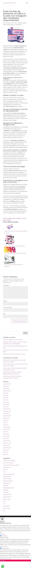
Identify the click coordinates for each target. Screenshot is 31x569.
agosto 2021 (6, 418)
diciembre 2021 (7, 409)
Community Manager (8, 462)
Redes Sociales (6, 24)
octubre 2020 (6, 429)
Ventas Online (6, 508)
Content (5, 469)
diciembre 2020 (7, 427)
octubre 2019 (6, 445)
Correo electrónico (7, 307)
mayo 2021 (6, 420)
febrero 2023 (6, 388)
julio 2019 (5, 452)
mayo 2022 (6, 397)
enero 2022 (6, 406)
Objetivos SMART (7, 494)
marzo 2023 (6, 386)
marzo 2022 (6, 402)
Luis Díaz (7, 23)
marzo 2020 (6, 434)
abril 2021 (5, 422)
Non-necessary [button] (3, 546)
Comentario (6, 285)
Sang (4, 372)
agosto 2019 (6, 450)
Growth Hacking (22, 23)
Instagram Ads (6, 483)
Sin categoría (6, 506)
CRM (4, 472)
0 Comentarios (18, 24)
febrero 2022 (6, 404)
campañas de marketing (9, 460)
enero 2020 (6, 438)
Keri (4, 368)
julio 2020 (5, 431)
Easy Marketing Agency (8, 474)
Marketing (5, 485)
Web (12, 24)
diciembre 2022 (7, 390)
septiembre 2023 (7, 384)
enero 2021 (6, 425)
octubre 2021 (6, 413)
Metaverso (5, 490)
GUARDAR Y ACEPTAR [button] (5, 558)
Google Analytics (7, 476)
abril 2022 (5, 400)
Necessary (4, 536)
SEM (4, 501)
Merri (4, 376)
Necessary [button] (2, 534)
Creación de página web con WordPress (12, 339)
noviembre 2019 (7, 443)
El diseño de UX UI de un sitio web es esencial (14, 354)
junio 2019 (5, 454)
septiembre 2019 (7, 447)
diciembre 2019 (7, 440)
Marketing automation (8, 488)
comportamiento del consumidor (11, 465)
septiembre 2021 (7, 416)
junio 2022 (5, 395)
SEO (4, 503)
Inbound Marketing (7, 481)
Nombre (5, 301)
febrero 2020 (6, 436)
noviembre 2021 (7, 411)
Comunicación (6, 467)
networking (6, 492)
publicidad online (7, 497)
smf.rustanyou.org (7, 364)
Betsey (4, 360)
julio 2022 (5, 393)
